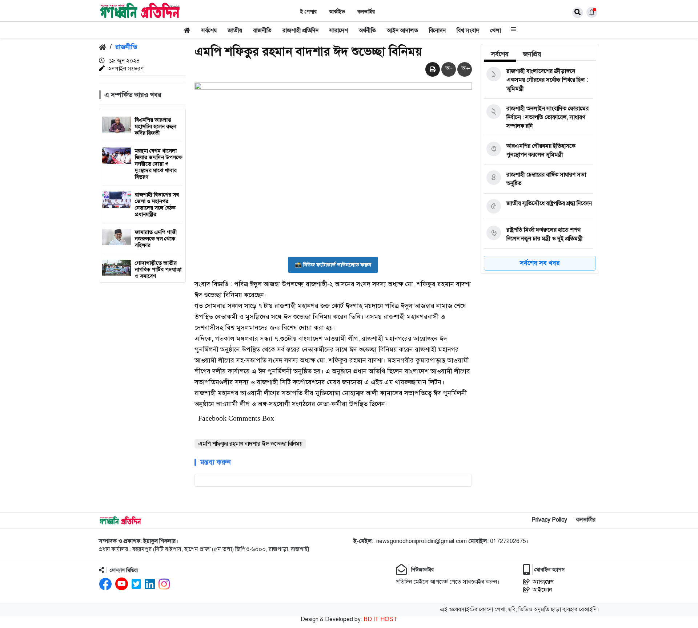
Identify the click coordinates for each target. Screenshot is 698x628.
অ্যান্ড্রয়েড (543, 582)
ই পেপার (308, 12)
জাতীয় (235, 30)
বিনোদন (437, 30)
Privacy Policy (549, 519)
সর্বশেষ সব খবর (540, 263)
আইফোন (542, 589)
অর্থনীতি (367, 30)
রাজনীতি (262, 30)
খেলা (495, 30)
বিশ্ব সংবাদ (468, 30)
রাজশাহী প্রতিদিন (300, 30)
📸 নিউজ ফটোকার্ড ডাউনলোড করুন (333, 265)
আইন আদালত (402, 30)
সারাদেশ (338, 30)
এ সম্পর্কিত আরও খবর (132, 95)
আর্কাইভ (337, 12)
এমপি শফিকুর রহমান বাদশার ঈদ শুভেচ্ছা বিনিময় (250, 443)
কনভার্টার (366, 12)
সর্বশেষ (209, 30)
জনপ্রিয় (532, 54)
